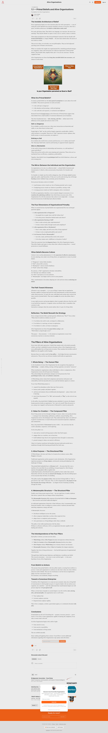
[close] (66, 686)
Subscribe (54, 702)
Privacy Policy (63, 706)
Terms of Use (60, 705)
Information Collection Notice (53, 706)
